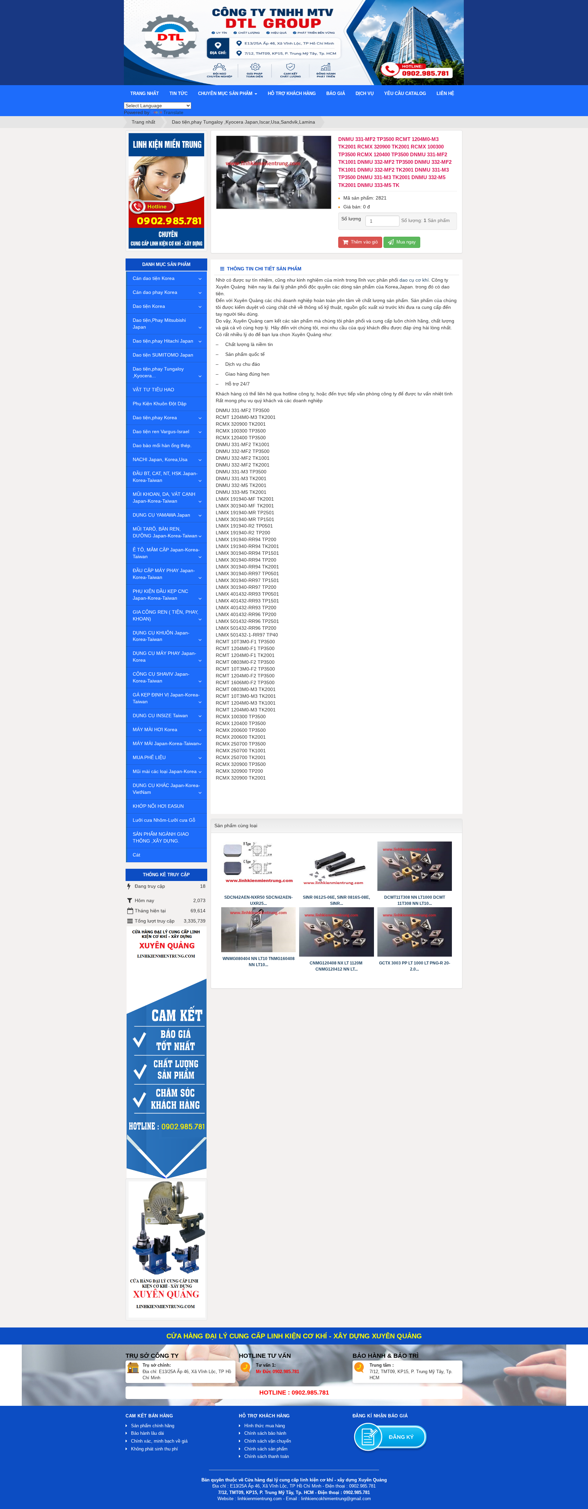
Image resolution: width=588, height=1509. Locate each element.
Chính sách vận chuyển (267, 1441)
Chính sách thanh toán (266, 1456)
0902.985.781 (286, 1371)
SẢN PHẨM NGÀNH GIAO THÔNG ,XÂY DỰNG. (161, 837)
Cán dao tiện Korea (154, 278)
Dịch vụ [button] (365, 93)
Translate (173, 112)
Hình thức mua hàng (264, 1425)
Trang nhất (144, 93)
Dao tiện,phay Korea (155, 417)
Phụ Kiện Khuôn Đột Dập (159, 403)
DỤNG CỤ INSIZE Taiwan (160, 715)
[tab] (260, 269)
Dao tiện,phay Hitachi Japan (163, 341)
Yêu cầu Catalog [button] (405, 93)
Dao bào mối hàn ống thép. (162, 445)
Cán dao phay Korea (155, 292)
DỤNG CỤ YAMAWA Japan (161, 515)
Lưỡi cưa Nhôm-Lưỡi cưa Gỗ (164, 820)
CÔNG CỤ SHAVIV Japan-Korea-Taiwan (161, 677)
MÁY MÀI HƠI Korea (155, 729)
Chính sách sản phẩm (266, 1448)
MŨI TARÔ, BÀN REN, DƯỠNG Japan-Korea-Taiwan (165, 532)
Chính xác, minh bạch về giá (159, 1441)
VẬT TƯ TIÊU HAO (153, 389)
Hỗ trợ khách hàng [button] (292, 93)
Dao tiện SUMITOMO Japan (163, 355)
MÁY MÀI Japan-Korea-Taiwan (166, 743)
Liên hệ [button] (445, 93)
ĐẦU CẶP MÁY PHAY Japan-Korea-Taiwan (164, 574)
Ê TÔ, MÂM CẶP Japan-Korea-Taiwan (166, 553)
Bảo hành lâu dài (147, 1433)
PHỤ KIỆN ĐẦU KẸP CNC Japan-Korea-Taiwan (160, 594)
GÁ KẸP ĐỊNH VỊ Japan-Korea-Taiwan (166, 698)
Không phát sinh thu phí (154, 1448)
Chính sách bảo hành (265, 1433)
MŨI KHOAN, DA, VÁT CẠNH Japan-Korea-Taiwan (164, 497)
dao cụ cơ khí (414, 280)
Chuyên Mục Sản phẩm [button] (226, 93)
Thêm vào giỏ (363, 242)
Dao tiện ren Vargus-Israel (161, 431)
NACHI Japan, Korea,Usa (160, 459)
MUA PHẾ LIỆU (149, 757)
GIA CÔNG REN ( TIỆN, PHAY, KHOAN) (165, 615)
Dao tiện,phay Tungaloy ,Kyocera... (158, 372)
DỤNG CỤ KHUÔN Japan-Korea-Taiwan (161, 636)
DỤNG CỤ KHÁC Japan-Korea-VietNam (166, 789)
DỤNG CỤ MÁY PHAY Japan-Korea (164, 656)
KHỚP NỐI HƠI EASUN (158, 806)
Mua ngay (405, 242)
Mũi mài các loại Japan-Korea (165, 771)
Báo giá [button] (335, 93)
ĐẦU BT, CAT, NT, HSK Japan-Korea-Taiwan (165, 477)
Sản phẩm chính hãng (152, 1425)
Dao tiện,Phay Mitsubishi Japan (159, 323)
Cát (136, 855)
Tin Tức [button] (178, 93)
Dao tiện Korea (149, 306)
